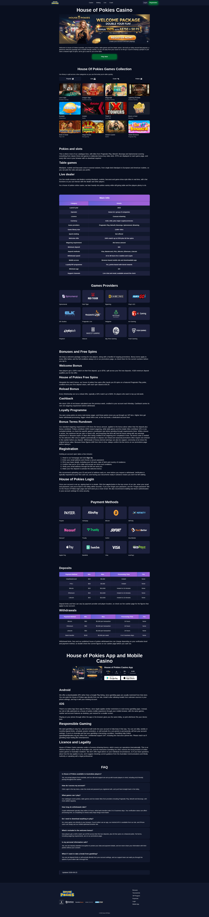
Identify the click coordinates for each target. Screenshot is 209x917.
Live (91, 78)
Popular (68, 78)
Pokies (138, 78)
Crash (115, 78)
